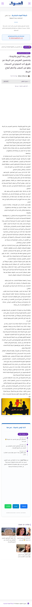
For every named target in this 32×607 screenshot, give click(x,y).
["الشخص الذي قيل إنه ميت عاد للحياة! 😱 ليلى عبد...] (23, 532)
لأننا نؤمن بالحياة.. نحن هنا (21, 86)
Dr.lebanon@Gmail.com (16, 38)
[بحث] (2, 3)
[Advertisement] (16, 109)
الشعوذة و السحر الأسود (23, 53)
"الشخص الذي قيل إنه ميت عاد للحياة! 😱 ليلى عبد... (15, 440)
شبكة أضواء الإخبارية (8, 603)
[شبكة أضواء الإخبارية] (16, 3)
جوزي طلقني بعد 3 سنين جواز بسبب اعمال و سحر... (15, 453)
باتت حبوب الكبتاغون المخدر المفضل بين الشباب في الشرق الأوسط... (16, 447)
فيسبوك (24, 506)
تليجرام (15, 506)
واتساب (8, 506)
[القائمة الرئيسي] (29, 3)
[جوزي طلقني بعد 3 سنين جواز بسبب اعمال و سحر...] (23, 548)
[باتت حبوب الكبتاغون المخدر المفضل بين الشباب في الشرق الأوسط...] (8, 532)
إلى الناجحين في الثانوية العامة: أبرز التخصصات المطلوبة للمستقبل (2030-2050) (11, 47)
